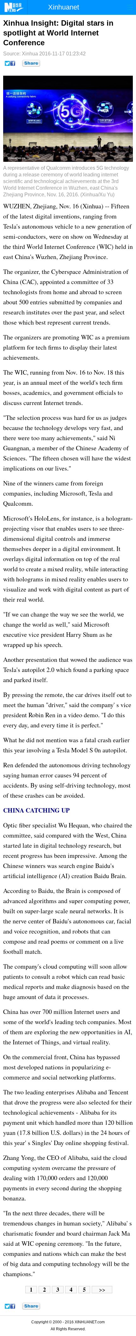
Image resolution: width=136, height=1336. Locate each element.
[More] (31, 63)
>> (102, 1289)
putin (102, 900)
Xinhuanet (63, 7)
